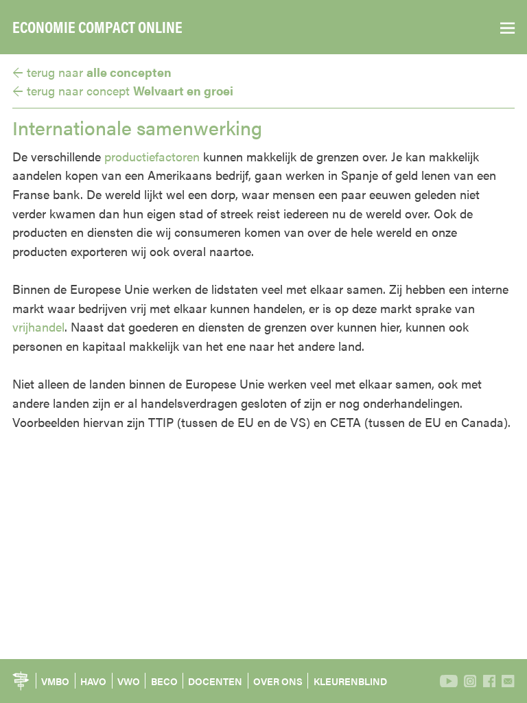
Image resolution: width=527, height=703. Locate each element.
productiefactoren (152, 156)
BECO (164, 681)
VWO (128, 681)
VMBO (55, 681)
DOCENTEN (215, 681)
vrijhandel (38, 326)
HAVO (93, 681)
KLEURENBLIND (350, 681)
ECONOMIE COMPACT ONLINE (97, 26)
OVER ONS (278, 681)
